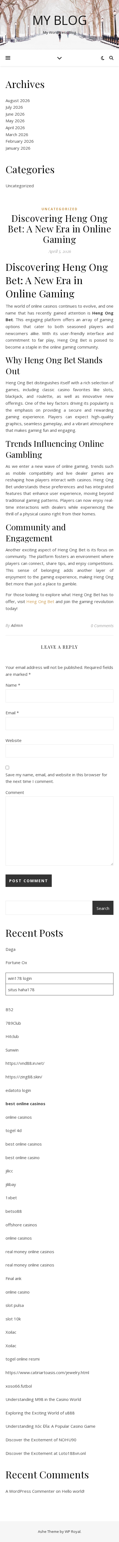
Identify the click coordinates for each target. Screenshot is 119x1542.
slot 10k (13, 1319)
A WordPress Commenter (30, 1491)
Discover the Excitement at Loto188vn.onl (46, 1453)
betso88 (14, 1211)
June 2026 (15, 114)
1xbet (11, 1197)
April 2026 (15, 127)
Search (103, 908)
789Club (13, 1023)
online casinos (19, 1117)
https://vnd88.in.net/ (25, 1063)
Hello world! (73, 1491)
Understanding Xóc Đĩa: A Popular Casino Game (50, 1426)
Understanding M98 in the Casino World (43, 1399)
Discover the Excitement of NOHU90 (41, 1439)
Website (14, 740)
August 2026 (18, 100)
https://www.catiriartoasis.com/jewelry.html (47, 1372)
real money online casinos (30, 1251)
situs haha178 (21, 989)
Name (13, 685)
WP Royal (73, 1531)
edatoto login (18, 1090)
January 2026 (18, 148)
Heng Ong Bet (40, 601)
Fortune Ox (16, 962)
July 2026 (14, 107)
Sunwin (12, 1050)
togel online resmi (23, 1359)
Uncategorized (20, 185)
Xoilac (11, 1332)
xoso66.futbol (19, 1386)
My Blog (59, 20)
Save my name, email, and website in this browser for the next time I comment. (56, 778)
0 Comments (102, 625)
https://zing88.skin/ (24, 1076)
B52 (9, 1009)
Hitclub (12, 1036)
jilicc (9, 1171)
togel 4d (14, 1130)
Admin (17, 625)
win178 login (20, 978)
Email (12, 712)
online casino (18, 1292)
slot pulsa (15, 1305)
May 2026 (15, 120)
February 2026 (20, 141)
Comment (15, 792)
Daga (10, 949)
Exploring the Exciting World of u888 (40, 1413)
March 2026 (17, 134)
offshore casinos (21, 1224)
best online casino (23, 1157)
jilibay (11, 1184)
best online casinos (25, 1103)
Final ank (13, 1278)
